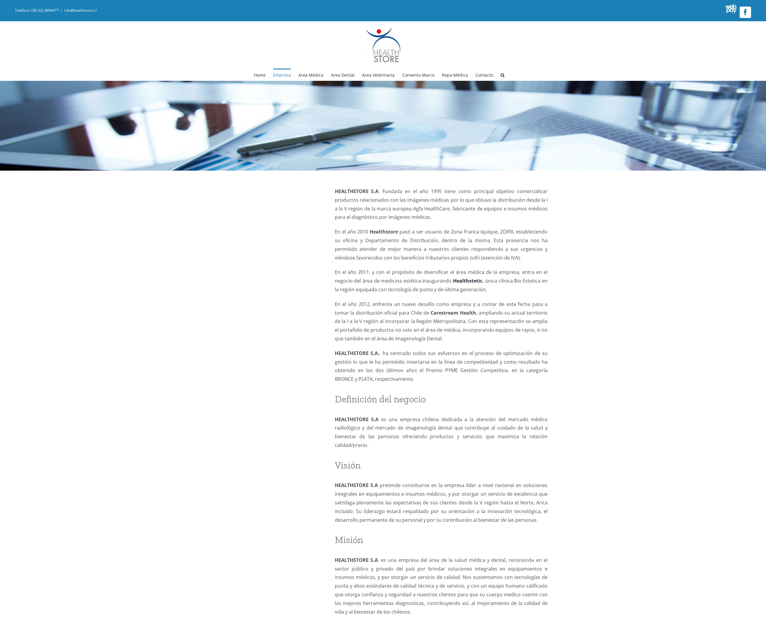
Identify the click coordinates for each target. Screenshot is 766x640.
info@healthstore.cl (80, 10)
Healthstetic (467, 280)
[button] (502, 75)
